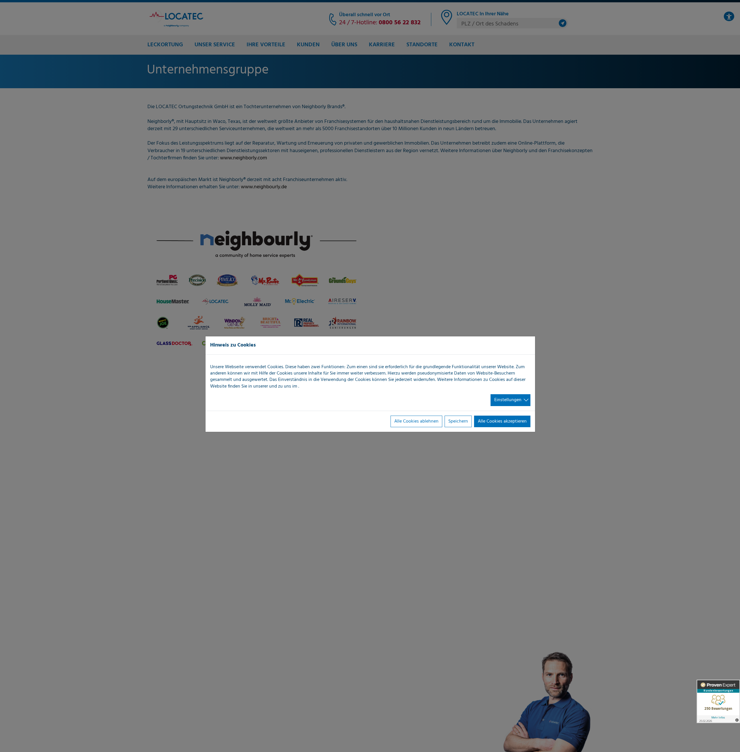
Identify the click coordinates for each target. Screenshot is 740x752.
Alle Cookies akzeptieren (502, 421)
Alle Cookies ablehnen (416, 421)
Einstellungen (507, 400)
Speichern (458, 421)
